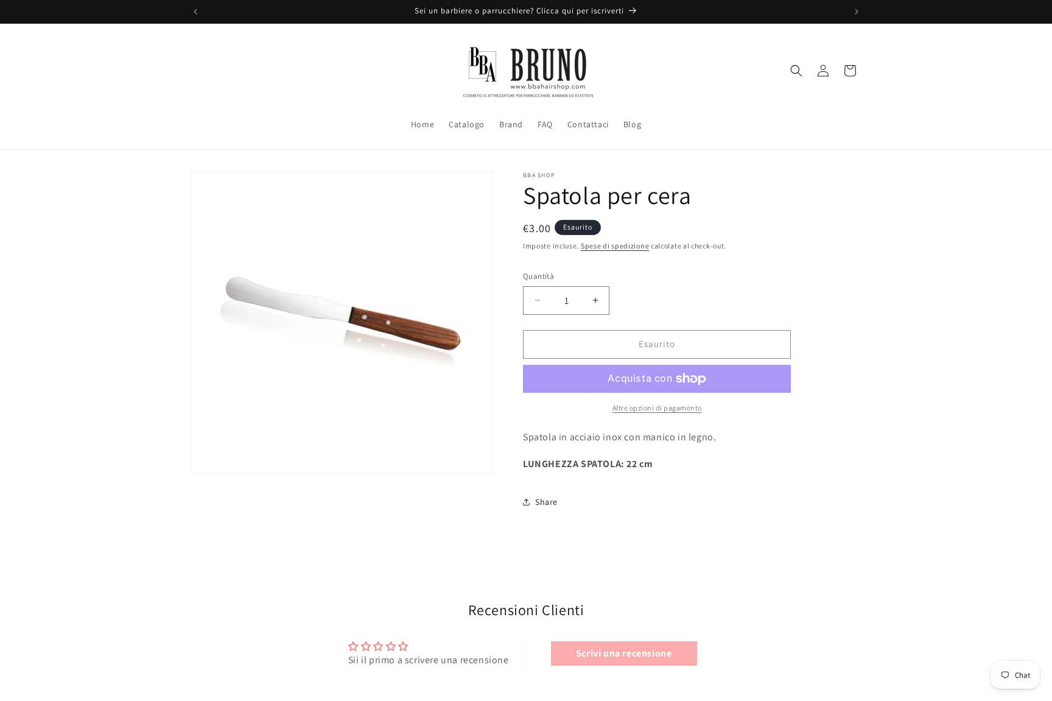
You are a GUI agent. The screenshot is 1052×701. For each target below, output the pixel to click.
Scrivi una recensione (624, 653)
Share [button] (546, 501)
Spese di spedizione (615, 245)
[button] (796, 70)
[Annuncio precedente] (195, 11)
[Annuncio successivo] (856, 11)
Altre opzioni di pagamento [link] (657, 407)
